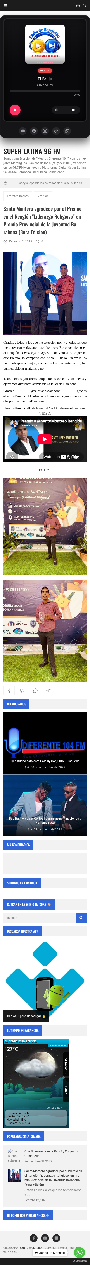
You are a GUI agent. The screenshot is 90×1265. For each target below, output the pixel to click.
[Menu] (5, 5)
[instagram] (56, 1238)
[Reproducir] (15, 110)
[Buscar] (85, 5)
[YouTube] (23, 131)
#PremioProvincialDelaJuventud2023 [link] (29, 408)
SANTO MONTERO (31, 1247)
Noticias (42, 196)
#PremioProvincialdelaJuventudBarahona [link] (32, 396)
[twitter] (22, 690)
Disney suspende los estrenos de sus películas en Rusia (52, 183)
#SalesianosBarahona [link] (70, 408)
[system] (78, 5)
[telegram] (48, 690)
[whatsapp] (35, 690)
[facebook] (9, 690)
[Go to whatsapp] (79, 1252)
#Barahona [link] (36, 401)
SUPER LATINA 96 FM (32, 151)
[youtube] (45, 1238)
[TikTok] (56, 131)
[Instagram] (45, 131)
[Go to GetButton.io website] (80, 1261)
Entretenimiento (18, 196)
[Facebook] (34, 131)
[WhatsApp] (67, 131)
